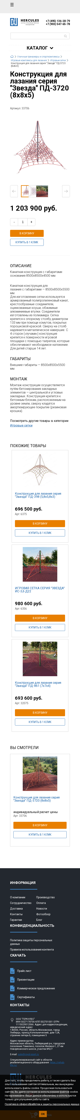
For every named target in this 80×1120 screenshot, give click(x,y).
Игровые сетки (21, 425)
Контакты (16, 914)
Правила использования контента (32, 949)
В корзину (27, 233)
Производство (45, 897)
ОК (43, 1114)
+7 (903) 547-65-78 (58, 24)
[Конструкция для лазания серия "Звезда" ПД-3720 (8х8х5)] (40, 147)
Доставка (16, 908)
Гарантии (16, 919)
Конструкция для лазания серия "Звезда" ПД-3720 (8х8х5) (36, 799)
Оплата (41, 903)
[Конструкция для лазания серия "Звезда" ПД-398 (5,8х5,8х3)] (40, 469)
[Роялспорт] (24, 25)
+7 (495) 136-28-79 (58, 21)
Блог (39, 919)
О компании (17, 897)
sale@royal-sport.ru (28, 1054)
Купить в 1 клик (27, 242)
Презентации (25, 979)
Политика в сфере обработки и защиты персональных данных (42, 1104)
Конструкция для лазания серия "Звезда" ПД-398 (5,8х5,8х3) (38, 495)
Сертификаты (26, 997)
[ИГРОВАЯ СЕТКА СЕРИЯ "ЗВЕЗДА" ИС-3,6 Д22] (40, 564)
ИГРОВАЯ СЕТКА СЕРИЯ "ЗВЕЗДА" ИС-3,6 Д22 (40, 589)
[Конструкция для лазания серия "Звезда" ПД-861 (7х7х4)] (40, 658)
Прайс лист (24, 970)
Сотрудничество (20, 903)
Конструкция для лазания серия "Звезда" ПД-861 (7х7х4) (38, 684)
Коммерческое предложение (36, 988)
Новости (41, 908)
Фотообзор (43, 914)
